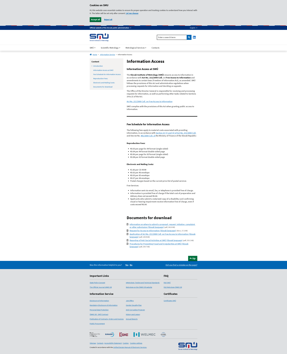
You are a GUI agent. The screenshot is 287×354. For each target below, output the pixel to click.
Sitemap (93, 343)
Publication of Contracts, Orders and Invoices (107, 319)
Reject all (108, 19)
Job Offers (130, 300)
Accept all (95, 19)
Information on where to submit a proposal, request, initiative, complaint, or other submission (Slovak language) (162, 225)
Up (194, 258)
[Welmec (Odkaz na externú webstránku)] (144, 334)
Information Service (107, 54)
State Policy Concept (97, 282)
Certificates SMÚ (170, 300)
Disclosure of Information (99, 300)
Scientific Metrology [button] (109, 47)
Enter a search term (167, 37)
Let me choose (132, 13)
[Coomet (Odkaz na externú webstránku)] (123, 334)
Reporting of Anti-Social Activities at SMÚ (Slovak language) (156, 240)
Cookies (126, 343)
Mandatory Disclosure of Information (103, 305)
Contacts (155, 47)
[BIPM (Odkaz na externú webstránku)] (95, 334)
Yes (126, 265)
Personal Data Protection (99, 310)
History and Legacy (133, 314)
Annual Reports (132, 319)
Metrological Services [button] (135, 47)
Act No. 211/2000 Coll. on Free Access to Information (149, 101)
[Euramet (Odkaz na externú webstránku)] (109, 334)
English (193, 28)
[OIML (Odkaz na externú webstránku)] (163, 334)
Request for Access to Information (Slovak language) (153, 230)
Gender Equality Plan (134, 305)
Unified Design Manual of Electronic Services (130, 347)
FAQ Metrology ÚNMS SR (173, 287)
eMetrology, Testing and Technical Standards (143, 282)
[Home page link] (99, 37)
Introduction (98, 66)
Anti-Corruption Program (135, 310)
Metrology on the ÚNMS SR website (139, 287)
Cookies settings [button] (136, 343)
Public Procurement (97, 323)
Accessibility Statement (113, 343)
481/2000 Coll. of (148, 135)
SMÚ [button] (92, 47)
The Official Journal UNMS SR (101, 287)
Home (95, 54)
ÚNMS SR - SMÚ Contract (99, 314)
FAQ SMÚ (167, 282)
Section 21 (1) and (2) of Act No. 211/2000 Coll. (176, 133)
